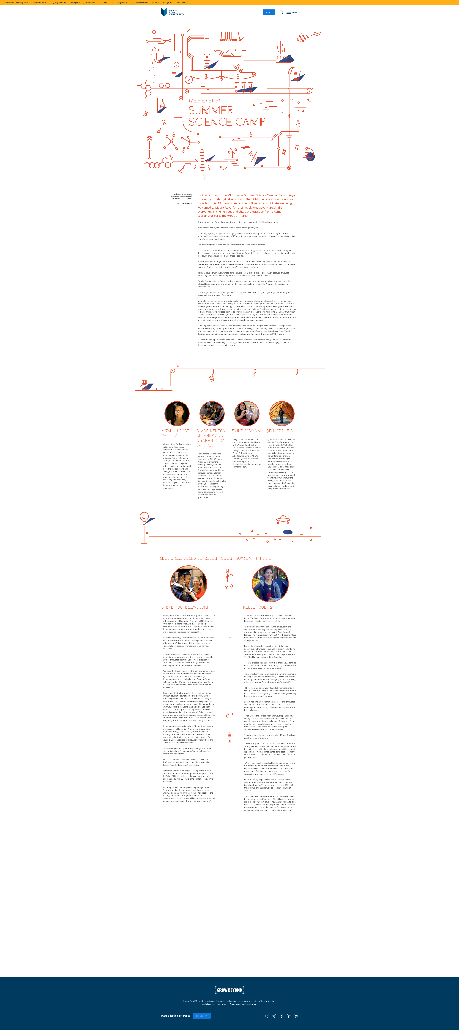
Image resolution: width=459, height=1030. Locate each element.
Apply (269, 12)
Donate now (201, 1016)
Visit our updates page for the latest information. (170, 2)
